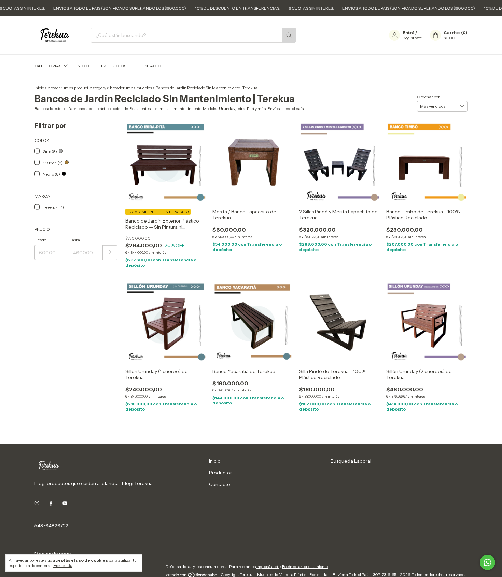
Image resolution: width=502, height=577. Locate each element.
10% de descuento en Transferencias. (220, 8)
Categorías (47, 65)
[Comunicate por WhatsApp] (487, 562)
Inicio (82, 65)
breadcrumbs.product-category (77, 87)
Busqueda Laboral (351, 461)
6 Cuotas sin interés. (294, 8)
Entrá (409, 32)
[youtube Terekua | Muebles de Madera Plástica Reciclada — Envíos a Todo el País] (64, 503)
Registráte (412, 37)
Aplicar (110, 252)
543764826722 (51, 526)
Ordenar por (428, 96)
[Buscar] (289, 35)
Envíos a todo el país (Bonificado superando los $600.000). (103, 8)
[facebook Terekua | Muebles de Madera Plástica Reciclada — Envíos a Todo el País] (50, 503)
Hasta (74, 239)
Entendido (62, 565)
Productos (113, 65)
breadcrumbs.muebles (131, 87)
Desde (40, 239)
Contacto (149, 65)
